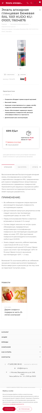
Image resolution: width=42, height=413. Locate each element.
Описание (8, 167)
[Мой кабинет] (35, 3)
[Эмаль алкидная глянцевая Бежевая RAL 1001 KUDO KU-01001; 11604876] (21, 52)
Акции (4, 337)
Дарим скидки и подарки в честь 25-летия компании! (13, 312)
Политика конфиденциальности (13, 404)
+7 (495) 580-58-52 (15, 364)
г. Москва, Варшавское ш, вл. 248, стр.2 (22, 373)
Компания (6, 347)
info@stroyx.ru (22, 368)
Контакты (6, 357)
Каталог (5, 332)
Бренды (5, 342)
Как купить (22, 167)
